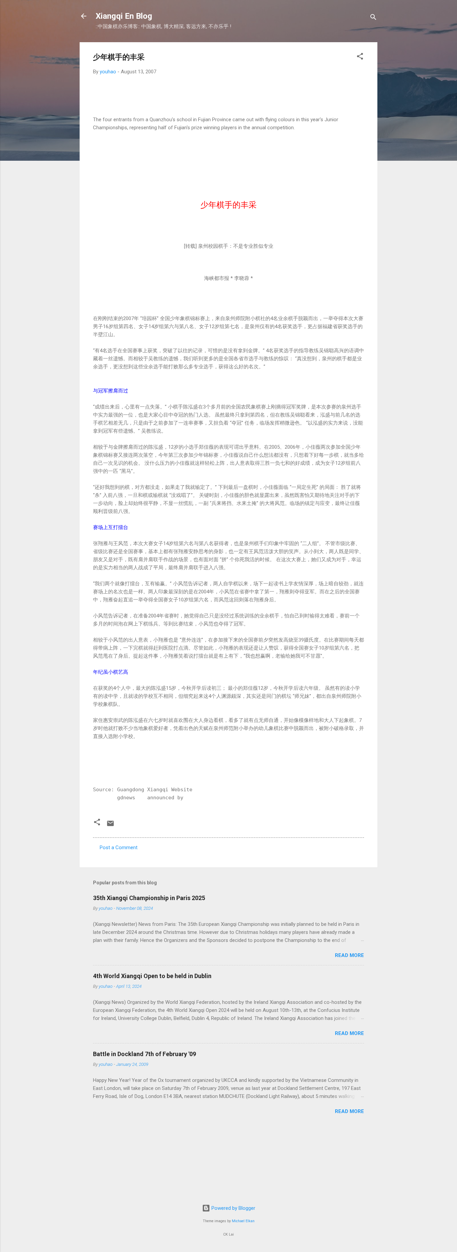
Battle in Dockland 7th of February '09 (144, 1053)
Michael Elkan (243, 1221)
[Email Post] (110, 826)
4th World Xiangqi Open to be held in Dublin (152, 975)
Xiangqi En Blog (124, 16)
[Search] (373, 18)
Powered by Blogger (232, 1208)
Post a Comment (119, 847)
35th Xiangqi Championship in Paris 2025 (149, 897)
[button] (360, 57)
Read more (349, 955)
